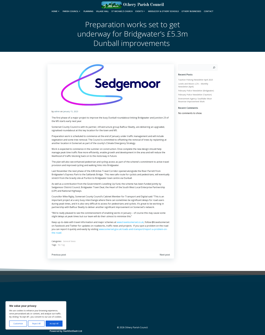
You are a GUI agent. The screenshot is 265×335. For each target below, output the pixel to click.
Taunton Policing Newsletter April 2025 (195, 79)
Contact (208, 11)
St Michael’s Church (122, 11)
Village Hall (102, 11)
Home (54, 11)
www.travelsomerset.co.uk (130, 222)
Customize (18, 323)
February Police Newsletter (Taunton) (195, 94)
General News (69, 241)
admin (57, 111)
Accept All (54, 323)
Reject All (36, 323)
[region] (36, 315)
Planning (88, 11)
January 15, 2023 (70, 111)
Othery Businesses (191, 11)
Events (139, 11)
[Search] (214, 67)
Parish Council (70, 11)
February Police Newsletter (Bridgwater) (196, 90)
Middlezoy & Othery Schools (163, 11)
